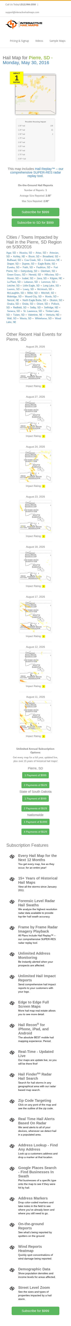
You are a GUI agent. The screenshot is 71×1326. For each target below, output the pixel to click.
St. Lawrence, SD (32, 311)
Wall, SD (11, 318)
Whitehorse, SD (43, 318)
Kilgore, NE (56, 278)
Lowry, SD (28, 289)
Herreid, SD (35, 274)
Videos (39, 40)
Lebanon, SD (31, 282)
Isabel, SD (27, 278)
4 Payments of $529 (35, 831)
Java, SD (42, 278)
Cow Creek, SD (32, 260)
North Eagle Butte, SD (34, 300)
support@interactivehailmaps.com (22, 12)
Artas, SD (41, 252)
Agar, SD (11, 252)
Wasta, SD (25, 318)
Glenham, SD (48, 271)
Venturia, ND (52, 314)
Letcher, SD (13, 285)
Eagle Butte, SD (46, 263)
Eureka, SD (13, 267)
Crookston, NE (52, 260)
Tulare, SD (18, 314)
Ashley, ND (19, 256)
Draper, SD (13, 263)
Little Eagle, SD (31, 285)
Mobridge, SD (14, 296)
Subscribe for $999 (35, 212)
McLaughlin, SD (15, 293)
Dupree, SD (28, 263)
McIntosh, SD (44, 289)
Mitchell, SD (47, 293)
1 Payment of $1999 (35, 821)
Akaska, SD (25, 252)
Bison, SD (34, 256)
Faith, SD (28, 267)
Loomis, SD (13, 289)
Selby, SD (35, 307)
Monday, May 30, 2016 (26, 62)
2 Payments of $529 (35, 785)
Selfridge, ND (51, 307)
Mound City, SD (33, 296)
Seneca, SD (13, 311)
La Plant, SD (14, 282)
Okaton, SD (56, 300)
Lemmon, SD (48, 282)
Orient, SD (42, 303)
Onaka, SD (13, 303)
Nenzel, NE (13, 300)
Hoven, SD (13, 278)
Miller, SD (32, 293)
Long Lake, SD (51, 285)
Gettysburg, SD (29, 271)
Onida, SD (27, 303)
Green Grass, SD (16, 274)
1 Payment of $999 (35, 775)
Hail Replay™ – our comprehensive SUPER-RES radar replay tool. (37, 172)
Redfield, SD (19, 307)
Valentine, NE (35, 314)
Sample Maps (58, 40)
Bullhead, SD (14, 260)
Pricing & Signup (19, 40)
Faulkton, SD (43, 267)
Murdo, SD (50, 296)
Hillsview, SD (51, 274)
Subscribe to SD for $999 (35, 222)
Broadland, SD (50, 256)
